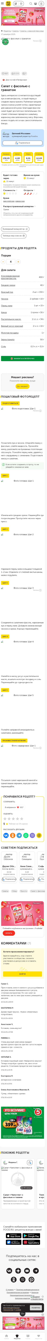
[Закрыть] (43, 1297)
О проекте (10, 1290)
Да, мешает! (22, 386)
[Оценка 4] (17, 818)
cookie (18, 1310)
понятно (36, 1308)
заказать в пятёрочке (24, 358)
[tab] (6, 1337)
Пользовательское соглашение (18, 1292)
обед (14, 891)
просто (23, 891)
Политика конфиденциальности (27, 1290)
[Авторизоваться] (41, 3)
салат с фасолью (38, 891)
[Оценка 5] (22, 818)
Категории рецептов (22, 1298)
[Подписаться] (30, 1162)
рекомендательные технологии (11, 1309)
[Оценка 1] (5, 818)
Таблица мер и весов (12, 236)
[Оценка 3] (13, 818)
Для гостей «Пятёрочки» (16, 80)
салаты (5, 891)
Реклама (36, 41)
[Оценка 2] (9, 818)
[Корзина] (35, 3)
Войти (22, 974)
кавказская (20, 201)
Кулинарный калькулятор (14, 229)
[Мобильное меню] (2, 3)
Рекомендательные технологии (21, 1295)
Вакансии (34, 1292)
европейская (8, 201)
